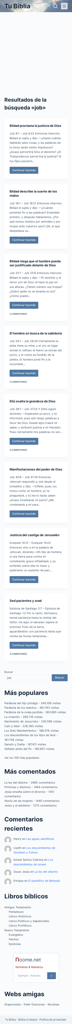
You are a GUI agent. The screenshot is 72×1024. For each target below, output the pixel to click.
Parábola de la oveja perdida (23, 712)
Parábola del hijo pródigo (21, 703)
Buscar (8, 672)
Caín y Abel (12, 726)
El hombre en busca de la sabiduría (36, 333)
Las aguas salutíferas (40, 839)
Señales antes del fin (18, 749)
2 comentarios (18, 314)
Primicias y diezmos (17, 787)
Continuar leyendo (24, 171)
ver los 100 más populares (21, 757)
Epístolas (15, 944)
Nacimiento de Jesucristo (21, 721)
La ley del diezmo (16, 782)
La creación (12, 717)
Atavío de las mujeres (18, 800)
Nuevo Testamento (16, 930)
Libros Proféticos (20, 925)
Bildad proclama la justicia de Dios (35, 126)
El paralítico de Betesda (44, 880)
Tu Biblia (17, 6)
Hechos (14, 939)
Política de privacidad (52, 1019)
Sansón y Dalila (14, 744)
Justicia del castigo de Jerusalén (34, 535)
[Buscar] (55, 6)
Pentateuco (16, 912)
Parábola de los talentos (20, 707)
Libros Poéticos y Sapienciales (29, 921)
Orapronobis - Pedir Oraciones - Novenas (31, 1004)
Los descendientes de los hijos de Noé (29, 735)
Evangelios (16, 934)
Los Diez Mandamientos (20, 730)
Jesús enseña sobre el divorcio (24, 791)
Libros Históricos (20, 916)
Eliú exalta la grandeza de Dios (32, 401)
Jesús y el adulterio (17, 805)
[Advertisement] (36, 49)
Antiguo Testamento (17, 907)
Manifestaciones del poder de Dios (36, 469)
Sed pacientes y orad (26, 601)
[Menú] (64, 6)
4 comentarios (18, 450)
